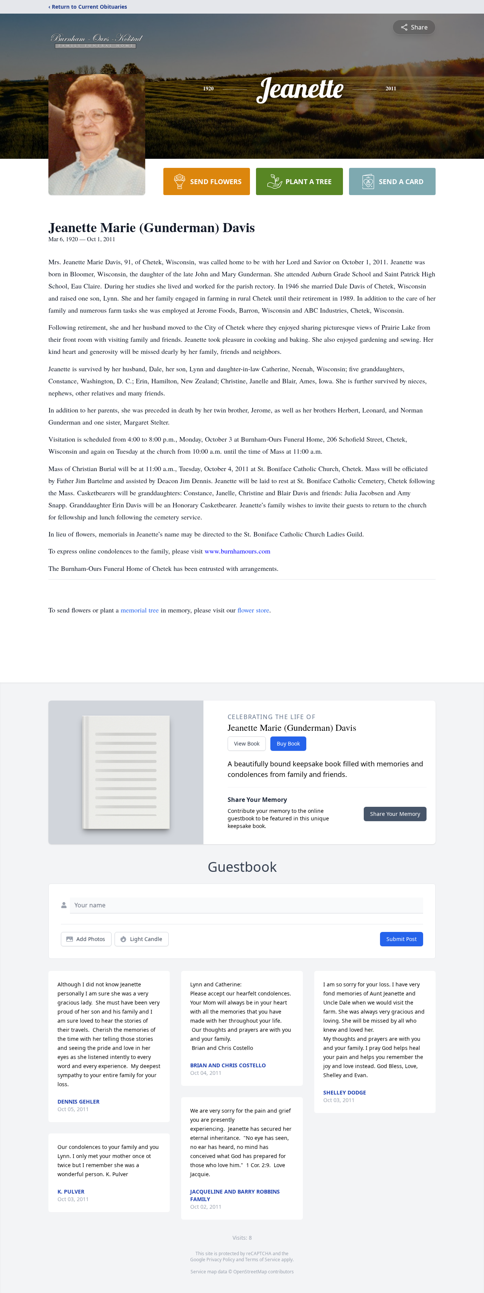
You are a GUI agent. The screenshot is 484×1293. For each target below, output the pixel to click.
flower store (253, 609)
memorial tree (140, 609)
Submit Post (401, 939)
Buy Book (288, 743)
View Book (246, 743)
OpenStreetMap (250, 1271)
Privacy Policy (220, 1259)
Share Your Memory (395, 813)
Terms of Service (262, 1259)
